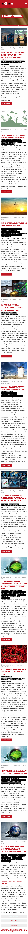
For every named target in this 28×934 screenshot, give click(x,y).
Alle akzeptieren (14, 916)
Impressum (5, 929)
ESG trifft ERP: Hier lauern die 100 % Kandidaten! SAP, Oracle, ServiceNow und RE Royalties (14, 388)
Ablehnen (14, 925)
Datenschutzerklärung (15, 929)
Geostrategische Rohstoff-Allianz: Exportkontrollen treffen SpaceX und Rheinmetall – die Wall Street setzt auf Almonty (14, 499)
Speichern (14, 920)
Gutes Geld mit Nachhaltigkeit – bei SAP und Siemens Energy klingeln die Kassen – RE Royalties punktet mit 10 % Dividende (13, 56)
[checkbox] (1, 912)
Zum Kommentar (6, 103)
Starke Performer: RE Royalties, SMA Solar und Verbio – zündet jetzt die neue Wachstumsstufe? (13, 135)
